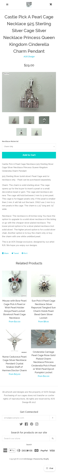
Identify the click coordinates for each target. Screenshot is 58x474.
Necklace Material (10, 141)
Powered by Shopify (41, 459)
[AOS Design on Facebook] (26, 424)
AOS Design (29, 56)
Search (29, 445)
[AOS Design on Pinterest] (31, 424)
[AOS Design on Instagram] (36, 424)
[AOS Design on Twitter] (21, 424)
